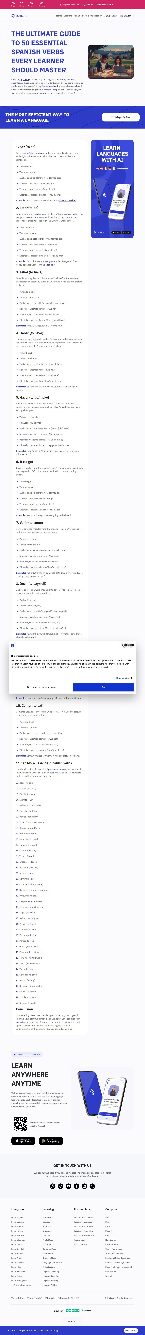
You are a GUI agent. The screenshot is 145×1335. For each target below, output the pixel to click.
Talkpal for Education (83, 1217)
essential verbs (19, 82)
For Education (95, 15)
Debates (46, 1235)
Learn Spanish (17, 1222)
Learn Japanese (18, 1271)
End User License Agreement (118, 1262)
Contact (108, 1235)
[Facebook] (76, 1186)
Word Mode (48, 1253)
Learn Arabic (16, 1258)
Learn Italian (17, 1231)
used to (43, 153)
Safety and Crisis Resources (117, 1258)
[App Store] (23, 1141)
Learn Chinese (17, 1262)
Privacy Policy (111, 1244)
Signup (107, 15)
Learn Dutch (16, 1244)
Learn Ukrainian (18, 1240)
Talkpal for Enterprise (83, 1226)
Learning (68, 15)
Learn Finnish (17, 1253)
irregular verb (32, 153)
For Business (80, 15)
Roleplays (47, 1226)
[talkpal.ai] (19, 15)
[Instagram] (53, 1186)
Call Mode (47, 1244)
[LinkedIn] (84, 1186)
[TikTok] (60, 1186)
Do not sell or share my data (41, 687)
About (108, 1217)
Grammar (47, 1217)
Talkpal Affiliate (81, 1244)
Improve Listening (51, 1271)
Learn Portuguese (19, 1280)
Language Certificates (52, 1262)
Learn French (17, 1226)
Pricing (108, 1231)
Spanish (25, 79)
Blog (107, 1222)
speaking (43, 93)
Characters (47, 1231)
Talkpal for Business (83, 1222)
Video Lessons (49, 1267)
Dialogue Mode (49, 1258)
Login (114, 15)
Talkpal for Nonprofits (83, 1231)
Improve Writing (50, 1285)
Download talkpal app (28, 1054)
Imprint (108, 1276)
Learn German (17, 1235)
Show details (122, 678)
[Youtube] (68, 1186)
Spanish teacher (67, 200)
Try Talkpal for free (120, 117)
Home (59, 15)
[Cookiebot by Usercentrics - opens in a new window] (121, 646)
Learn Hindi (16, 1267)
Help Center (110, 1240)
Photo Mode (48, 1240)
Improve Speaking (51, 1276)
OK (103, 687)
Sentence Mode (49, 1249)
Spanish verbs (49, 86)
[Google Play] (51, 1141)
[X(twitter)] (92, 1186)
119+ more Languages (21, 1285)
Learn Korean (17, 1276)
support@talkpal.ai (89, 1176)
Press (107, 1226)
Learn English (17, 1217)
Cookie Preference (113, 1249)
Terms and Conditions (114, 1253)
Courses (46, 1222)
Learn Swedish (17, 1249)
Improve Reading (50, 1280)
